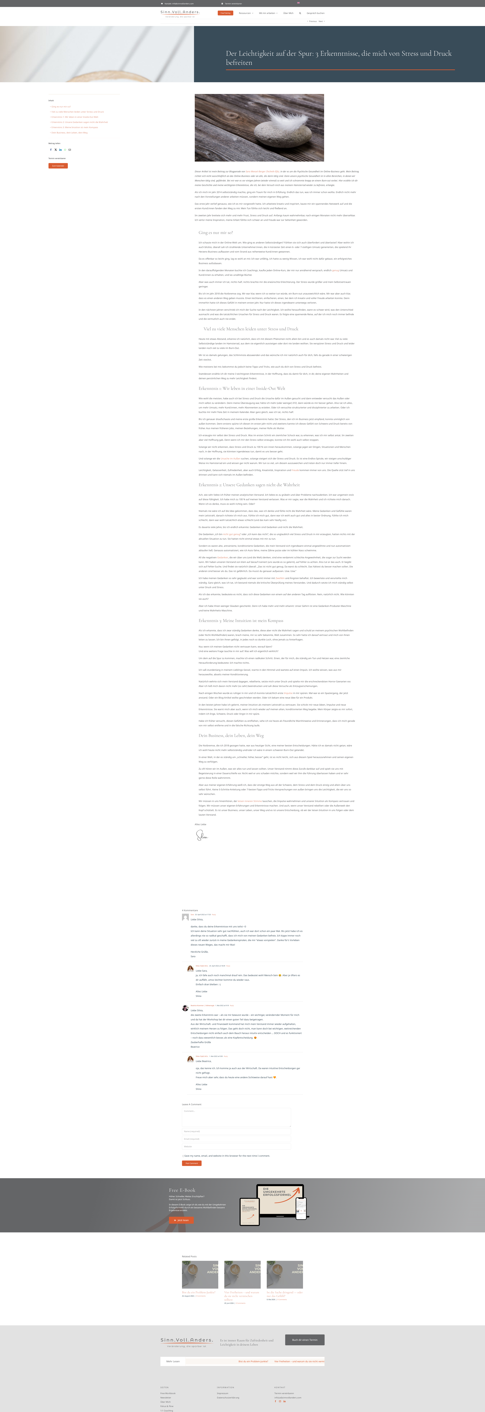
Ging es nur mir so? (61, 106)
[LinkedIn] (60, 150)
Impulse (288, 693)
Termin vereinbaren (233, 3)
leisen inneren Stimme (250, 801)
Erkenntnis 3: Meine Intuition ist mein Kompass (75, 127)
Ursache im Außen (230, 458)
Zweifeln (280, 578)
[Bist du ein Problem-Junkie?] (200, 1275)
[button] (300, 13)
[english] (298, 2)
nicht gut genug (231, 534)
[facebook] (275, 1401)
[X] (55, 150)
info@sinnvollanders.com (183, 3)
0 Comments (201, 1296)
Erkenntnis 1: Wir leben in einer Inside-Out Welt (75, 117)
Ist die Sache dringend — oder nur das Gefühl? (285, 1294)
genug (335, 270)
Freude (295, 470)
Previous (313, 21)
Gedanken (222, 557)
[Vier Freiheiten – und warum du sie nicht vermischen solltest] (242, 1275)
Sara (192, 914)
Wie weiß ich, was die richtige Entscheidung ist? (298, 1361)
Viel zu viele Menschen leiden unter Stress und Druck (78, 111)
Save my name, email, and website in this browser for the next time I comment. (227, 1155)
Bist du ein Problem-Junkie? (198, 1292)
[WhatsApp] (65, 150)
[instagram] (280, 1401)
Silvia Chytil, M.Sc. (202, 966)
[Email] (69, 150)
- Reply (213, 914)
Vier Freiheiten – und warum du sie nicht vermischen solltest (241, 1295)
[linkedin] (285, 1401)
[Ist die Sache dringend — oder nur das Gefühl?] (285, 1275)
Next (321, 21)
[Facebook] (50, 150)
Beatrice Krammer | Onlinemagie (202, 1005)
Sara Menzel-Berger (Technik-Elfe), (263, 171)
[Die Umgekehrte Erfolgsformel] (187, 1335)
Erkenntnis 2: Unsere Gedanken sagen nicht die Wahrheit (80, 122)
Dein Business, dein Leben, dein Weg (69, 132)
